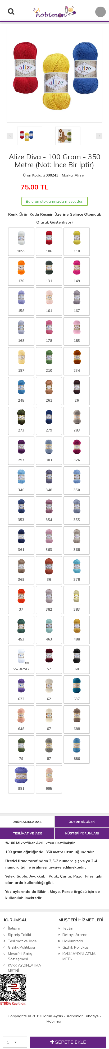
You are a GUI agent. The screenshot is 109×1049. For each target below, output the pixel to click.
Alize (79, 175)
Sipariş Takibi (19, 934)
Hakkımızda (72, 941)
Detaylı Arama (75, 934)
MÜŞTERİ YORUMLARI (82, 833)
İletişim (14, 928)
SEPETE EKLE (70, 1042)
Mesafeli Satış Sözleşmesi (20, 956)
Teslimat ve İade (22, 941)
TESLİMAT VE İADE (27, 833)
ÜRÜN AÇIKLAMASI (27, 822)
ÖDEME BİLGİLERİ (82, 822)
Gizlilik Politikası (21, 947)
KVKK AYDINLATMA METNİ (24, 968)
